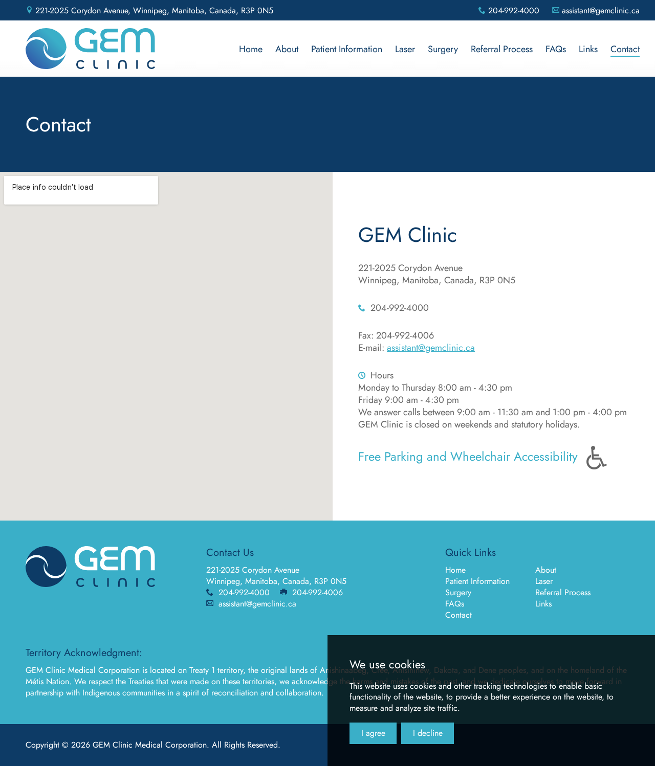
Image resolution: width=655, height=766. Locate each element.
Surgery (458, 592)
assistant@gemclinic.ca (431, 347)
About (545, 570)
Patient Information (477, 581)
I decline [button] (428, 733)
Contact (458, 615)
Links (543, 604)
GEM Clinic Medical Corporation (90, 48)
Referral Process (563, 592)
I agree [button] (373, 733)
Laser (544, 581)
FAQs (454, 604)
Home (455, 570)
